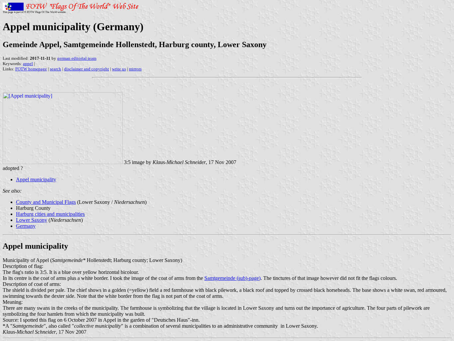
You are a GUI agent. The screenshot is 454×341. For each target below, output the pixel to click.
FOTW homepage (31, 68)
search (55, 68)
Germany (26, 226)
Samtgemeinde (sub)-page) (232, 278)
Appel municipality (36, 179)
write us (119, 68)
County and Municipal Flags (46, 202)
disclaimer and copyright (86, 68)
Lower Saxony (31, 220)
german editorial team (76, 58)
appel (28, 63)
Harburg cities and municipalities (50, 214)
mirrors (135, 68)
